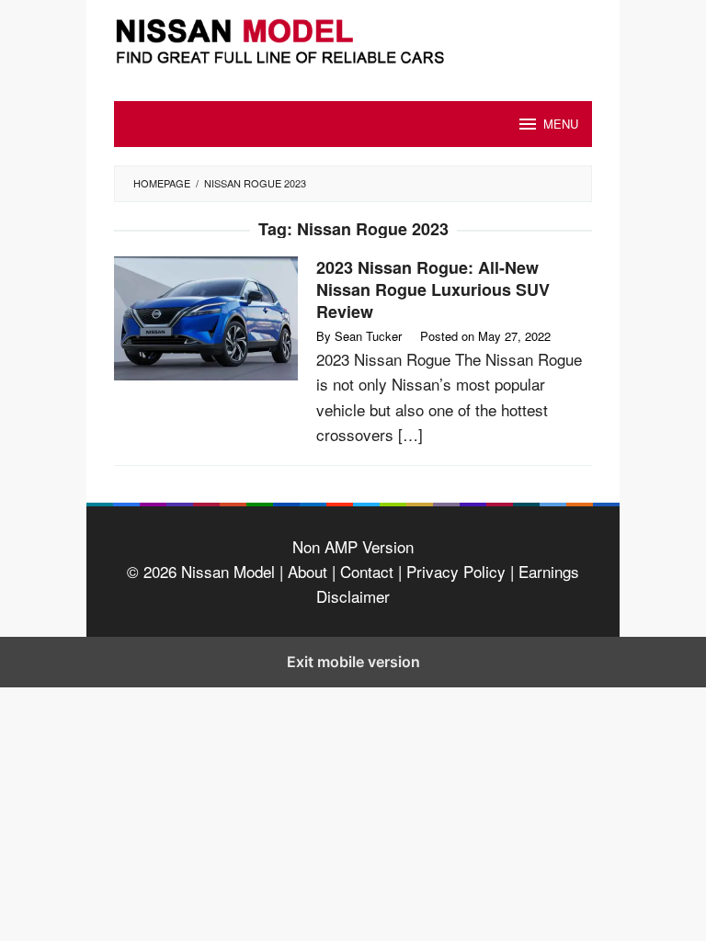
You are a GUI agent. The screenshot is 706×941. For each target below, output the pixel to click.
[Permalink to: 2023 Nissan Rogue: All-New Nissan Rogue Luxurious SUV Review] (206, 315)
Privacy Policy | (458, 571)
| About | (307, 571)
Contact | (369, 571)
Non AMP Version (353, 546)
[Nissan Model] (353, 38)
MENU (560, 123)
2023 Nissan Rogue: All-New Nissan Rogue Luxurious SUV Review (433, 289)
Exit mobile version (353, 661)
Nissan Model (228, 571)
